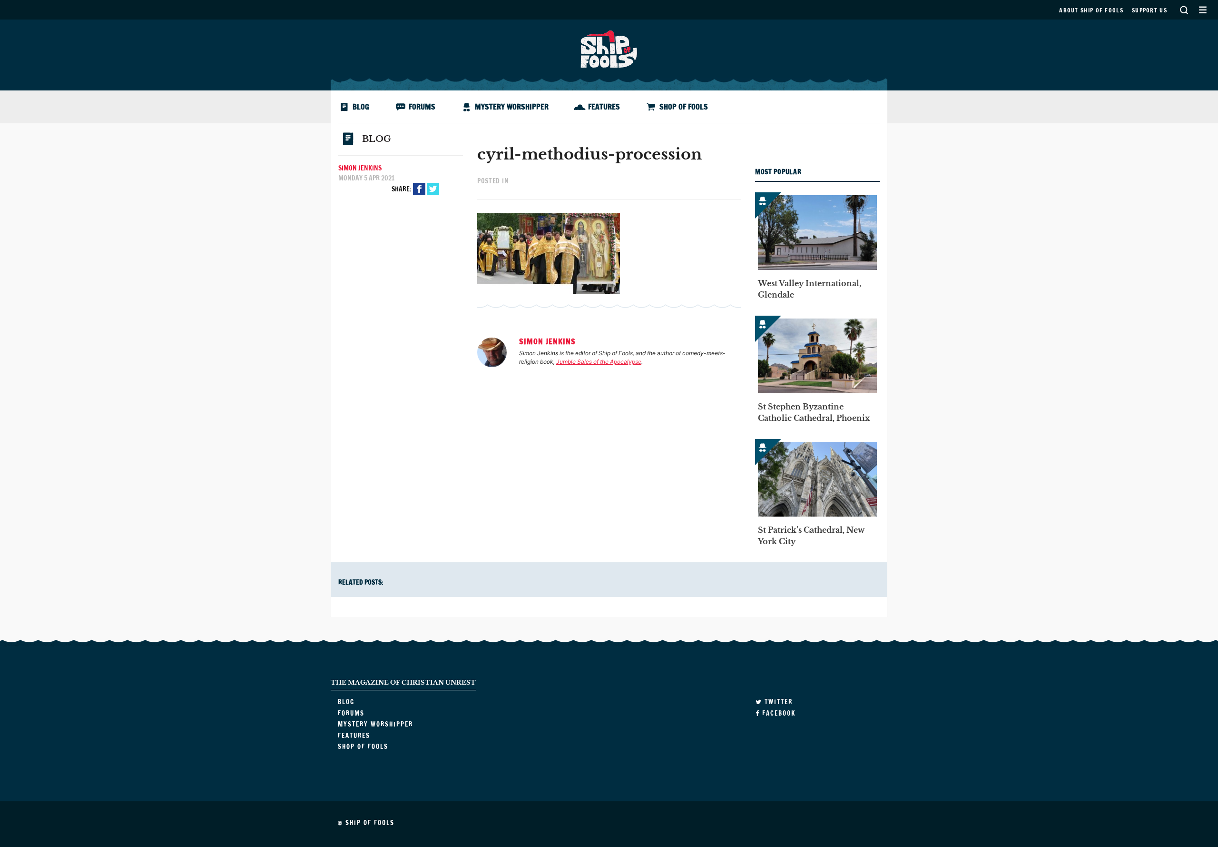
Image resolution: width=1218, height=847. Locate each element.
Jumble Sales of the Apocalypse (598, 361)
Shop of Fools (683, 106)
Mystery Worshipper (512, 106)
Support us (1149, 10)
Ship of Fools (609, 48)
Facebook (419, 189)
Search (1184, 10)
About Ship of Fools (1091, 10)
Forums (422, 106)
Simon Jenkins (360, 168)
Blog (361, 106)
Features (604, 106)
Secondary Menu (1202, 10)
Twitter (433, 189)
